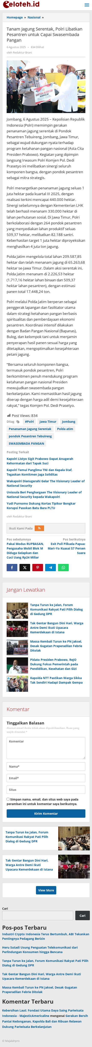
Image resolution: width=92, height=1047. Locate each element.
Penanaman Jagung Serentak (30, 429)
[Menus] (87, 5)
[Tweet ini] (24, 567)
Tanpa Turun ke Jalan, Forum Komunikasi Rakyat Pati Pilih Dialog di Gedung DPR (56, 609)
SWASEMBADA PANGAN (26, 443)
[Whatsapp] (63, 567)
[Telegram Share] (50, 567)
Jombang (68, 421)
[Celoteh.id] (21, 4)
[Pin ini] (37, 567)
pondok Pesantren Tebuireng (30, 436)
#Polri (29, 421)
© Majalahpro (11, 1041)
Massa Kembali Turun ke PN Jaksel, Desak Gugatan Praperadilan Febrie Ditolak (56, 645)
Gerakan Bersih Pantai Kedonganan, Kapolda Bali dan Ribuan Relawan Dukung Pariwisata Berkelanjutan (45, 1021)
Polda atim (65, 429)
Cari (5, 908)
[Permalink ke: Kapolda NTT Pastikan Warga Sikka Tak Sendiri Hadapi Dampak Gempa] (17, 684)
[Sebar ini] (12, 567)
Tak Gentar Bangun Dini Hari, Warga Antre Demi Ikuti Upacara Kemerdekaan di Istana (56, 627)
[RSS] (39, 528)
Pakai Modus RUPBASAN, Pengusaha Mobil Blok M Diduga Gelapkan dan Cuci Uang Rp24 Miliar (25, 548)
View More (46, 890)
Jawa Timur (48, 421)
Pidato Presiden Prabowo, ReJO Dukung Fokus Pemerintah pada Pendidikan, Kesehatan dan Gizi (54, 664)
